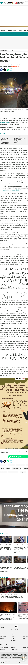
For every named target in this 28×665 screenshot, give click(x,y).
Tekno (12, 636)
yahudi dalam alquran (13, 472)
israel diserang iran (16, 468)
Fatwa (16, 34)
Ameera (2, 629)
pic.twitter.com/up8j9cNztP (12, 190)
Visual (12, 638)
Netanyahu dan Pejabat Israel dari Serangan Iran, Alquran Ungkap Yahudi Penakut (5, 140)
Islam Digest (6, 50)
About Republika (4, 647)
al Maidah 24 (3, 472)
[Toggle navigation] (1, 2)
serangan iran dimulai (5, 468)
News (1, 634)
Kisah (12, 34)
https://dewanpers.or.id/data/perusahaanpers (12, 657)
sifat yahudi (22, 472)
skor (20, 30)
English (23, 638)
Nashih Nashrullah (15, 66)
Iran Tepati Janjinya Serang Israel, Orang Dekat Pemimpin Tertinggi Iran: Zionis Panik (19, 139)
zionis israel (3, 465)
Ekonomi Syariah (12, 30)
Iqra (12, 632)
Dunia (12, 50)
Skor (23, 629)
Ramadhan (13, 640)
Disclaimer (2, 649)
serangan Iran (4, 122)
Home (1, 50)
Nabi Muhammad (5, 34)
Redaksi (13, 647)
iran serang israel (20, 465)
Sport (23, 634)
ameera (3, 30)
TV (0, 640)
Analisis (13, 634)
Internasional (3, 636)
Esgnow (2, 638)
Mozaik (21, 34)
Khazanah (2, 632)
